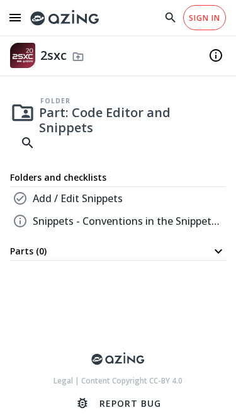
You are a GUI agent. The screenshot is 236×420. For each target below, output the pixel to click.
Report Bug (118, 403)
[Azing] (64, 17)
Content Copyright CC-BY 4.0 (132, 380)
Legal (64, 380)
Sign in (204, 18)
